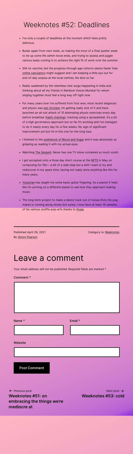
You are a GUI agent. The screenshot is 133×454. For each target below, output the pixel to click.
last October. (52, 108)
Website (20, 343)
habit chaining (55, 117)
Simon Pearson (27, 237)
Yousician (28, 182)
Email (75, 321)
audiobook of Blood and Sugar (64, 139)
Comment (22, 277)
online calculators (33, 73)
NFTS (94, 160)
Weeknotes (112, 232)
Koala (80, 209)
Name (19, 321)
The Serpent (43, 152)
